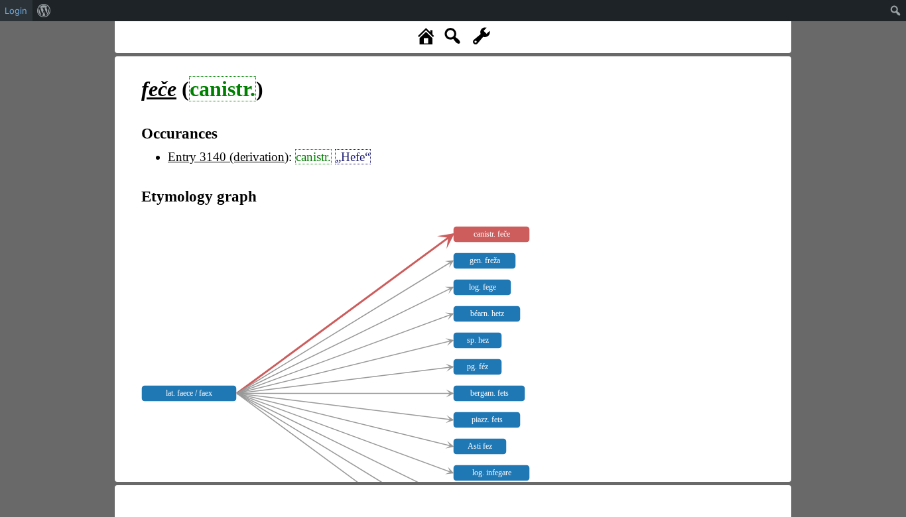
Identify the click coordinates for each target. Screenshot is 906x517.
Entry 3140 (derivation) (228, 157)
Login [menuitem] (16, 10)
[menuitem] (44, 10)
